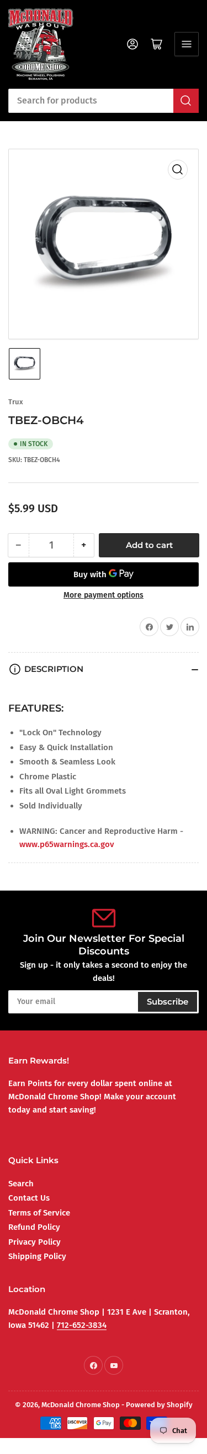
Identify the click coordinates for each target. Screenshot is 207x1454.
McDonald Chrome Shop (80, 1405)
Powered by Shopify (159, 1405)
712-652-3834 (82, 1325)
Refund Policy (34, 1227)
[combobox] (103, 101)
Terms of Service (39, 1213)
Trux (15, 402)
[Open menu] (186, 44)
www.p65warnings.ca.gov (66, 844)
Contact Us (29, 1198)
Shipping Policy (37, 1256)
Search (21, 1184)
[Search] (186, 100)
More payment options (103, 595)
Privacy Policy (34, 1242)
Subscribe (167, 1001)
